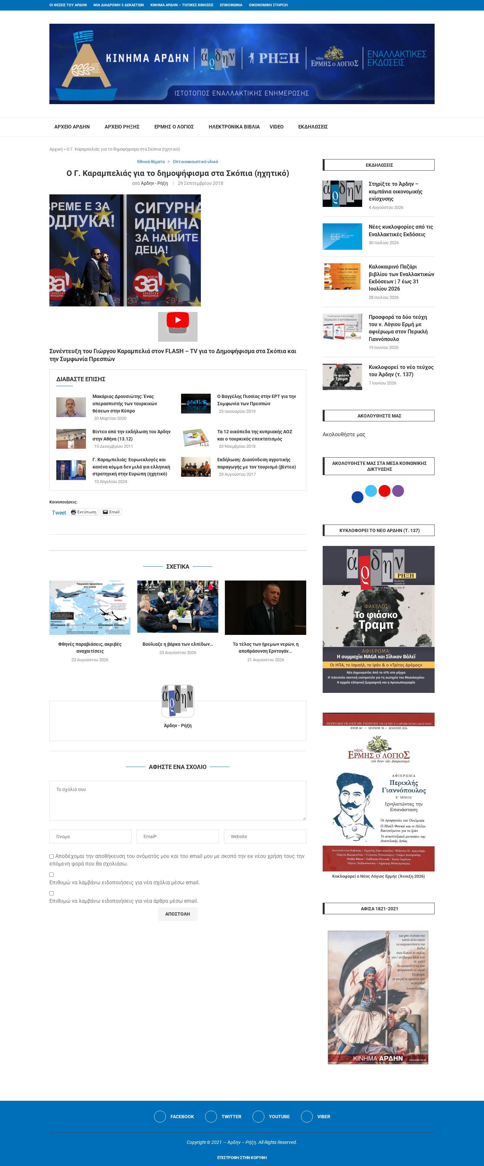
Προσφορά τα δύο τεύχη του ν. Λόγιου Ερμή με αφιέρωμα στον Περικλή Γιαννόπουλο (398, 328)
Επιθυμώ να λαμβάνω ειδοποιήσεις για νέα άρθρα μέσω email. (123, 901)
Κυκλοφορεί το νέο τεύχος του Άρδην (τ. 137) (401, 371)
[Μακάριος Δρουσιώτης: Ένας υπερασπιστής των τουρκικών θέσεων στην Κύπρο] (71, 407)
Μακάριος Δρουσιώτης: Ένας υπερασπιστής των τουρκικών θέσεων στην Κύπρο (125, 403)
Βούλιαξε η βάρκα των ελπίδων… (178, 644)
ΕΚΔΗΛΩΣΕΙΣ (313, 127)
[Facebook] (420, 5)
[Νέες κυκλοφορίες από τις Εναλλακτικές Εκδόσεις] (342, 236)
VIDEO (276, 127)
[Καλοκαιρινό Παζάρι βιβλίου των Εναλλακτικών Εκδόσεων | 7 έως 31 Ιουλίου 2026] (342, 276)
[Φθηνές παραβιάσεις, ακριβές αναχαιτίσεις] (90, 608)
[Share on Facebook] (171, 542)
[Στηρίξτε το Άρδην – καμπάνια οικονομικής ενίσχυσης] (342, 194)
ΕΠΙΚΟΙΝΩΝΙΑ (231, 5)
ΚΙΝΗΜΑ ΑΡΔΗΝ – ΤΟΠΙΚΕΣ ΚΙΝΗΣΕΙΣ (181, 5)
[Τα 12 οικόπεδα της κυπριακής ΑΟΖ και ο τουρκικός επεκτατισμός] (196, 439)
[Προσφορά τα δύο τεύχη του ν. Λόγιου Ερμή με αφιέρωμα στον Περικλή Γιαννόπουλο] (342, 327)
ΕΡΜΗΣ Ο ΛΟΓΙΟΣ (174, 127)
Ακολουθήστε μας (344, 434)
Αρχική (56, 149)
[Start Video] (177, 327)
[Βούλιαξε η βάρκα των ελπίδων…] (178, 608)
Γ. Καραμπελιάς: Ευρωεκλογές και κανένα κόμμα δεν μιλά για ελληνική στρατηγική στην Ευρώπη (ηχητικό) (131, 466)
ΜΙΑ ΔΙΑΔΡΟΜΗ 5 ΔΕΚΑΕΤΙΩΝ (119, 5)
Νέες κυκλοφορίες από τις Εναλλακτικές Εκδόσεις (401, 230)
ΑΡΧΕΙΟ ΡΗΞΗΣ (122, 127)
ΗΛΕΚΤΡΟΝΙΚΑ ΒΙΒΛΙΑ (234, 127)
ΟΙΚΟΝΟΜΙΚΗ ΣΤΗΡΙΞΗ (268, 5)
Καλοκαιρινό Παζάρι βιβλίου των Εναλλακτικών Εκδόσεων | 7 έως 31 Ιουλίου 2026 (401, 278)
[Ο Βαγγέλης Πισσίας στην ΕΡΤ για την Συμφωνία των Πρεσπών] (196, 403)
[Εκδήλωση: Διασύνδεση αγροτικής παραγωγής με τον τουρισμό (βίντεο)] (196, 467)
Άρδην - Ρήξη (154, 183)
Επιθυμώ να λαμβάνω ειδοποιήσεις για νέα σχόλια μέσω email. (124, 882)
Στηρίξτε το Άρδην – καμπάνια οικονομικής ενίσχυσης (395, 191)
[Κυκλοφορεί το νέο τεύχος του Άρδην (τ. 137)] (342, 377)
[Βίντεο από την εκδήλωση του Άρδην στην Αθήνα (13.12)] (71, 439)
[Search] (431, 127)
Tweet (59, 512)
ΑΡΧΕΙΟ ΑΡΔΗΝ (72, 127)
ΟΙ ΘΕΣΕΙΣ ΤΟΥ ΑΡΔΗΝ (68, 5)
